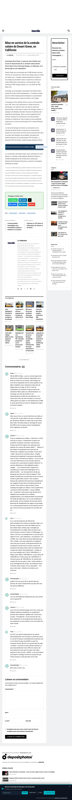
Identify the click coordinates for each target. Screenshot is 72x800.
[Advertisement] (36, 14)
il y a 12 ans (19, 373)
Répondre (14, 408)
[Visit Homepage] (36, 31)
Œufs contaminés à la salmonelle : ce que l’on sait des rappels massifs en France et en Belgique (59, 183)
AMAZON (41, 762)
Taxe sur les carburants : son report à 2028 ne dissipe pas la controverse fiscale (59, 275)
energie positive (31, 213)
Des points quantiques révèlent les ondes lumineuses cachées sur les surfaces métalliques (59, 262)
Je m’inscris (48, 792)
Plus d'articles (24, 359)
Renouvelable (31, 55)
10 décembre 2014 (21, 55)
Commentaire (9, 689)
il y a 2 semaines (9, 345)
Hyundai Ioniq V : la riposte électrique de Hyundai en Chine (61, 131)
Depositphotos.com (25, 752)
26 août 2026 (55, 189)
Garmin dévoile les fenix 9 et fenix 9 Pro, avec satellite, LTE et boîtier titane (59, 269)
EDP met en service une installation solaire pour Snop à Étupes (29, 313)
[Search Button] (69, 31)
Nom (7, 712)
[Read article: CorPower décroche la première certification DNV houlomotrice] (40, 304)
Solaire (37, 55)
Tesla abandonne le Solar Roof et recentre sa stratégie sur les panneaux (62, 214)
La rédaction (10, 55)
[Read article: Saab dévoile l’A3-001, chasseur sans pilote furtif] (54, 234)
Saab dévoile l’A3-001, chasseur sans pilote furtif (62, 234)
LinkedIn (23, 200)
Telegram (23, 204)
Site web (28, 721)
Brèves (54, 178)
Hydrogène (20, 329)
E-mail (7, 721)
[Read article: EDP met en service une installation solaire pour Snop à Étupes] (30, 304)
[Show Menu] (3, 31)
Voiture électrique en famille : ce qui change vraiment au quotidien (59, 282)
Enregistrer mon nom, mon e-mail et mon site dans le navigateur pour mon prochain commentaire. (22, 730)
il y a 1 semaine (19, 319)
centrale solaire (13, 213)
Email (32, 204)
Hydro (39, 305)
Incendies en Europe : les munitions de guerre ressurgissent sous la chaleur (59, 250)
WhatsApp (13, 200)
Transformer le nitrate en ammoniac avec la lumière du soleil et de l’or (19, 313)
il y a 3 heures (9, 321)
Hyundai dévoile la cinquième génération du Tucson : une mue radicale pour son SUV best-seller (61, 153)
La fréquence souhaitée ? (59, 66)
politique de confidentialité (61, 798)
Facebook (13, 204)
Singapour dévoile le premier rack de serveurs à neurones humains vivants (26, 778)
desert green (22, 213)
